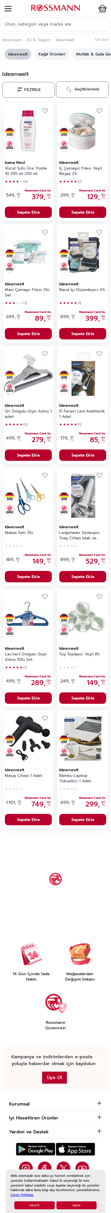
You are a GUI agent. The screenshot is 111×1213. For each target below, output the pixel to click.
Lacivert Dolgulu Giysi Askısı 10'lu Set (26, 657)
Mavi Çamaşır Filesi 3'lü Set (27, 292)
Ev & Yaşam (38, 40)
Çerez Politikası (22, 1195)
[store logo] (55, 8)
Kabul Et (34, 1205)
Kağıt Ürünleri (51, 54)
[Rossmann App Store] (75, 1149)
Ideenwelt (18, 54)
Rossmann (11, 40)
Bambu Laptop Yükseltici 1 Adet (75, 778)
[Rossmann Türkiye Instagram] (26, 1168)
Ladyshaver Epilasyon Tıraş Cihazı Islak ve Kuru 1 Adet (79, 535)
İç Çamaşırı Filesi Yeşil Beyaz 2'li (80, 171)
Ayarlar (76, 1205)
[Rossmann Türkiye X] (63, 1168)
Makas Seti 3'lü (19, 533)
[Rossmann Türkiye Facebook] (45, 1168)
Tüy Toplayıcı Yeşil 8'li (79, 654)
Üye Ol (54, 1077)
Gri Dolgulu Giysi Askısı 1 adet (28, 414)
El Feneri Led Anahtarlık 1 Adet (82, 414)
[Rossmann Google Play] (36, 1149)
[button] (101, 9)
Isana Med (15, 163)
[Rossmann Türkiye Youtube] (82, 1168)
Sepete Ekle (28, 212)
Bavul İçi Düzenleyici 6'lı (82, 290)
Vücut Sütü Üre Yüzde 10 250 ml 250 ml (26, 171)
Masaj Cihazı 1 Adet (23, 776)
